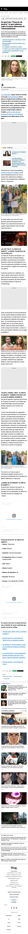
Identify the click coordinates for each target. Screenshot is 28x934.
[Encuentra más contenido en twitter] (5, 56)
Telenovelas (7, 678)
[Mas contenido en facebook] (11, 908)
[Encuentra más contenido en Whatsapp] (8, 56)
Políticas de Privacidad (14, 894)
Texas (10, 12)
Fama (9, 922)
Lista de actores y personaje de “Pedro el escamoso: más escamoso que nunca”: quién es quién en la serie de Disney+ (19, 162)
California (6, 12)
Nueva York (15, 12)
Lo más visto (5, 683)
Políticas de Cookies (14, 896)
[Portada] (14, 870)
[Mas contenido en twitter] (14, 908)
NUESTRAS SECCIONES (14, 912)
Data (19, 919)
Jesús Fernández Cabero (9, 87)
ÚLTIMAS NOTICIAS (7, 835)
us (8, 919)
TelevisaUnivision (17, 676)
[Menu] (2, 9)
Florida (2, 12)
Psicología (20, 12)
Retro (19, 922)
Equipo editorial (14, 871)
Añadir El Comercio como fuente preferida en (14, 18)
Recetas (19, 926)
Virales (8, 926)
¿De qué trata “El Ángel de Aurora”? (19, 152)
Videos (19, 915)
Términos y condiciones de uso (14, 892)
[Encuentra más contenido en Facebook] (2, 56)
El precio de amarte (7, 676)
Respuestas (9, 915)
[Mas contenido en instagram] (16, 908)
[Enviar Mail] (2, 87)
